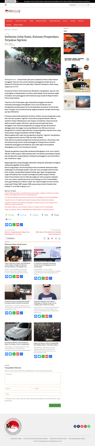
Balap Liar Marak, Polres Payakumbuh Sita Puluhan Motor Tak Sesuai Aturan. (29, 209)
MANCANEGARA (54, 21)
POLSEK (8, 25)
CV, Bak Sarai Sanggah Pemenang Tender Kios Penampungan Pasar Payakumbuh (31, 197)
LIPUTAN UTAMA (21, 21)
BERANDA (9, 21)
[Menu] (6, 5)
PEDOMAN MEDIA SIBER (74, 17)
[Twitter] (78, 426)
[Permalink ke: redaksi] (6, 44)
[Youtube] (85, 426)
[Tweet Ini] (48, 238)
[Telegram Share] (55, 238)
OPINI (31, 21)
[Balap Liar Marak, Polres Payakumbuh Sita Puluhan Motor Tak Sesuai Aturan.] (47, 331)
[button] (88, 4)
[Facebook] (75, 426)
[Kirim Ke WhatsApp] (59, 238)
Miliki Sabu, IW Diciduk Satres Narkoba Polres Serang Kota (48, 232)
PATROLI (81, 21)
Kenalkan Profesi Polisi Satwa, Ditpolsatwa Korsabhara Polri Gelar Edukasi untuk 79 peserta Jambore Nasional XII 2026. (48, 1)
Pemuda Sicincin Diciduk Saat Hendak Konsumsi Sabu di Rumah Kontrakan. (29, 200)
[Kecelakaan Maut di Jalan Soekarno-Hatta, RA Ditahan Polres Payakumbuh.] (18, 331)
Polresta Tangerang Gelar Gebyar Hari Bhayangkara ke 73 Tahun (17, 232)
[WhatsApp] (88, 426)
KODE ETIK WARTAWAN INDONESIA (31, 17)
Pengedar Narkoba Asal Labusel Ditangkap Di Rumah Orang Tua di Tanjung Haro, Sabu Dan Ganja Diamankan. (31, 203)
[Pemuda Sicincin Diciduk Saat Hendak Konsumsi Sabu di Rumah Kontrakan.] (18, 292)
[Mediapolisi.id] (13, 11)
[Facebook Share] (44, 238)
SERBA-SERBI (18, 25)
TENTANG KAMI (11, 17)
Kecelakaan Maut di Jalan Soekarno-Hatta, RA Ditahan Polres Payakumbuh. (29, 207)
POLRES (72, 21)
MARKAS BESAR (41, 21)
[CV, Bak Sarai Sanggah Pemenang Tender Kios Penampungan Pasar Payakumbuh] (47, 254)
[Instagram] (81, 426)
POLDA (65, 21)
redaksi (10, 43)
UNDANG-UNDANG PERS (54, 17)
